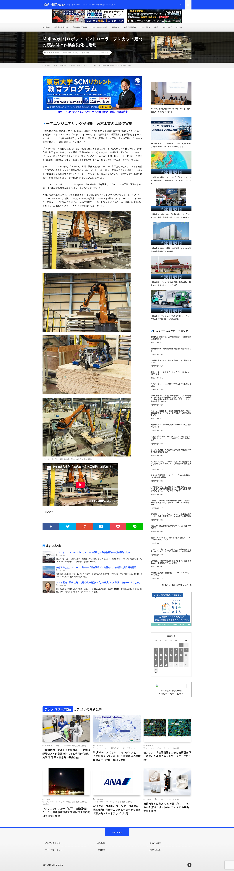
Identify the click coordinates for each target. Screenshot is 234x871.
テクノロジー (151, 748)
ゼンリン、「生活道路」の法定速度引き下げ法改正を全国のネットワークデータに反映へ (167, 756)
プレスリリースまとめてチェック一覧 (176, 585)
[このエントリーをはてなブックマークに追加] (101, 526)
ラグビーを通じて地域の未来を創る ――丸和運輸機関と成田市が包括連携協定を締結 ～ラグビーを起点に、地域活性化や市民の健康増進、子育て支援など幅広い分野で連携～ (171, 398)
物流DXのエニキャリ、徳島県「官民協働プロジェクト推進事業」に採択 (170, 539)
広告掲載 (101, 843)
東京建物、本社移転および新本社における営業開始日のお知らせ (171, 338)
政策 (156, 27)
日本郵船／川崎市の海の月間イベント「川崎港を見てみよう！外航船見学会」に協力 (171, 562)
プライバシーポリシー (54, 850)
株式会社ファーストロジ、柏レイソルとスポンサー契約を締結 (171, 373)
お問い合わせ (155, 850)
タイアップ (167, 27)
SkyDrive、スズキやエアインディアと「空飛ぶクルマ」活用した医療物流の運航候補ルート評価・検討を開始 (117, 756)
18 (161, 660)
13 (171, 655)
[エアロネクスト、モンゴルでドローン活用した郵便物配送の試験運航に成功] (49, 557)
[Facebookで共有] (51, 526)
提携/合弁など (116, 748)
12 (166, 655)
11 (161, 655)
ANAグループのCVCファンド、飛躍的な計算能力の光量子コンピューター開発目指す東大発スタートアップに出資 (117, 810)
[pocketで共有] (118, 526)
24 (156, 664)
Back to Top (117, 832)
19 (166, 660)
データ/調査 (145, 27)
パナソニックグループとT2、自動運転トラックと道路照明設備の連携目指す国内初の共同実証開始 (66, 812)
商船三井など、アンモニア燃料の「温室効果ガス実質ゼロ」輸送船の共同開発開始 (96, 567)
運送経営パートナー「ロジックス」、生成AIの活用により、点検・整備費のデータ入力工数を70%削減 (171, 515)
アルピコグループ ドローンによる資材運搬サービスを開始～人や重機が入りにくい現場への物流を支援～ (171, 464)
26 (166, 664)
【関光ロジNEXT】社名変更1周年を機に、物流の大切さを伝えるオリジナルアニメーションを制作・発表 (171, 502)
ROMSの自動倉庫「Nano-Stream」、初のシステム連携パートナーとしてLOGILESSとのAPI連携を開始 (170, 438)
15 (181, 655)
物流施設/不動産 (61, 27)
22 (181, 660)
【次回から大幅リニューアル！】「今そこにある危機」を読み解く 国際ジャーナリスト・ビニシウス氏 (171, 180)
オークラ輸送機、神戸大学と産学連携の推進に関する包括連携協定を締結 (171, 451)
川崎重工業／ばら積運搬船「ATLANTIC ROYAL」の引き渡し (170, 574)
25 (161, 664)
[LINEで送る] (134, 526)
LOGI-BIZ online (56, 865)
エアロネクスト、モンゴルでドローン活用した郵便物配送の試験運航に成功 (93, 552)
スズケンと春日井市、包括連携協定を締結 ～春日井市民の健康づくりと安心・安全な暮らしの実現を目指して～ (171, 413)
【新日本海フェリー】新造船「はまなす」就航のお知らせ (171, 361)
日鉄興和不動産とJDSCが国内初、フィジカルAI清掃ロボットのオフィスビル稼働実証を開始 (167, 807)
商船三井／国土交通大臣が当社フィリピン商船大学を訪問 (171, 527)
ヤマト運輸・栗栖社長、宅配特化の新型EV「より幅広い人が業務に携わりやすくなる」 (98, 582)
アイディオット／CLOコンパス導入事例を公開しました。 (171, 385)
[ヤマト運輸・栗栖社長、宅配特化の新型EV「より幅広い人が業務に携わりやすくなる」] (49, 587)
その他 (179, 27)
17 (156, 660)
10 (156, 655)
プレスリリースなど (101, 52)
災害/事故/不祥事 (79, 27)
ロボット (89, 52)
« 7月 (155, 673)
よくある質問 (155, 843)
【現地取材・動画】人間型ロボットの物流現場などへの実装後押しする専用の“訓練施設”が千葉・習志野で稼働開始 (66, 753)
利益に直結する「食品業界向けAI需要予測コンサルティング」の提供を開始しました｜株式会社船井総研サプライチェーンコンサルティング (171, 489)
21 (176, 660)
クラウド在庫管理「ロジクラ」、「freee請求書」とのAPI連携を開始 (171, 476)
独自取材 (46, 27)
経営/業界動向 (130, 27)
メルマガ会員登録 (52, 843)
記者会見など (81, 745)
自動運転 (46, 804)
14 (176, 655)
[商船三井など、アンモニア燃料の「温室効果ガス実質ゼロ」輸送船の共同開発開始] (49, 572)
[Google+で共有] (84, 526)
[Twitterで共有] (67, 526)
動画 (83, 52)
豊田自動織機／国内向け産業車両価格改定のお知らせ (171, 349)
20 (171, 660)
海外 (124, 748)
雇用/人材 (115, 27)
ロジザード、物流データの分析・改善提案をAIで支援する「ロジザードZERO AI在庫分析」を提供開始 (171, 550)
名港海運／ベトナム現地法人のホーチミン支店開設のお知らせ (171, 425)
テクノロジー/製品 (99, 27)
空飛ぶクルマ (132, 748)
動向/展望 (67, 745)
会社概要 (101, 850)
